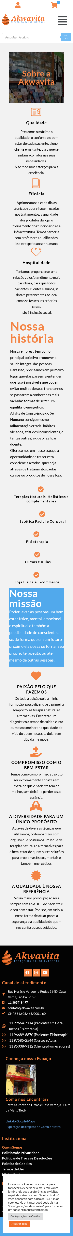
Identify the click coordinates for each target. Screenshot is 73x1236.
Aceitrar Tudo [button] (19, 1223)
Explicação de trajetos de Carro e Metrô (33, 1127)
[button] (70, 4)
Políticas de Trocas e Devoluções (27, 1158)
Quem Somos (12, 1147)
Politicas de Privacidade (20, 1153)
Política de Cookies (17, 1164)
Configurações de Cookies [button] (26, 1216)
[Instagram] (36, 972)
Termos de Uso (13, 1169)
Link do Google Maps (20, 1121)
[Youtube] (45, 972)
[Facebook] (28, 972)
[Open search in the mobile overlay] (36, 37)
